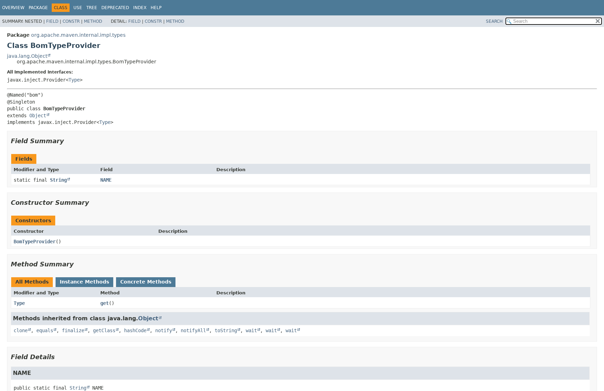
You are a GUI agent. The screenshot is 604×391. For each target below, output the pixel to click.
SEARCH (494, 21)
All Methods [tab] (32, 282)
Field (52, 21)
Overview (13, 7)
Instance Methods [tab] (84, 282)
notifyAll (193, 330)
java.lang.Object (27, 56)
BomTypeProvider (35, 241)
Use (77, 7)
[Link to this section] (69, 141)
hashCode (135, 330)
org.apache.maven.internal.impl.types (78, 35)
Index (139, 7)
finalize (73, 330)
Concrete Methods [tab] (145, 282)
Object (37, 115)
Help (156, 7)
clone (21, 330)
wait (251, 330)
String (58, 180)
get (104, 303)
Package (38, 7)
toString (226, 330)
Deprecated (115, 7)
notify (163, 330)
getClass (104, 330)
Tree (91, 7)
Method (93, 21)
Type (74, 80)
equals (44, 330)
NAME (106, 180)
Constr (71, 21)
